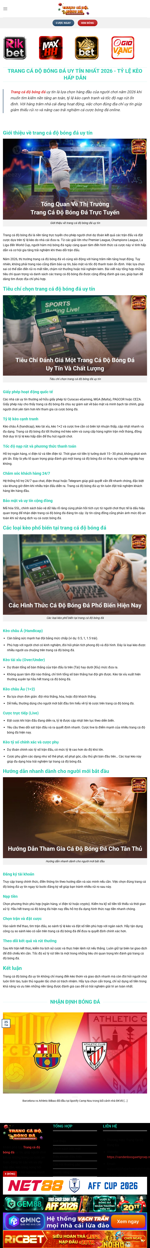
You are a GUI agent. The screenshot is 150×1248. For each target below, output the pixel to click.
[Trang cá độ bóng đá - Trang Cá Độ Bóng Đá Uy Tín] (75, 8)
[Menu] (5, 8)
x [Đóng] (10, 1174)
